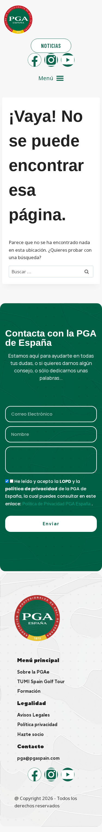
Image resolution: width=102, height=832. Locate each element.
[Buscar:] (51, 271)
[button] (51, 78)
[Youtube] (68, 60)
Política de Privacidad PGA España (57, 503)
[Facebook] (34, 60)
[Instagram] (51, 60)
